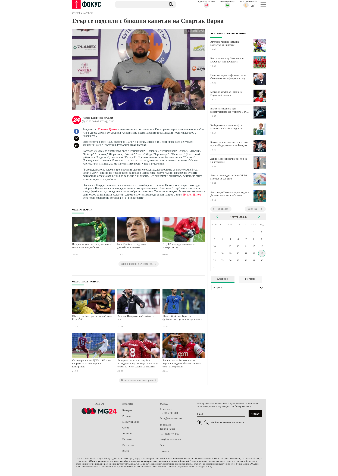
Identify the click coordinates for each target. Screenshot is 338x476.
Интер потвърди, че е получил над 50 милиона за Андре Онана (92, 246)
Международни (130, 422)
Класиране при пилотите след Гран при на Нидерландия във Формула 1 (229, 144)
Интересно (128, 445)
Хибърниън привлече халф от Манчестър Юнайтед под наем (226, 127)
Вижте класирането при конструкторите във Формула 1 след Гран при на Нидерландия (229, 110)
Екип (162, 445)
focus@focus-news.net (171, 418)
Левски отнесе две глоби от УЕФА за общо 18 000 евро (228, 177)
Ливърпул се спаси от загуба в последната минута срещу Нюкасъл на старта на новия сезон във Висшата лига (137, 364)
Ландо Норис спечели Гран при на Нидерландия (228, 160)
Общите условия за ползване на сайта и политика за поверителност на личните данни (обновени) (139, 461)
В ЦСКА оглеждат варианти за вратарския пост (178, 246)
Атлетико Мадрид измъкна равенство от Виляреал (224, 43)
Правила (164, 451)
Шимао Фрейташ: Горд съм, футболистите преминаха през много (182, 318)
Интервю (127, 439)
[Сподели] (76, 145)
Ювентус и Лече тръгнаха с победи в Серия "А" (92, 318)
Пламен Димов (107, 129)
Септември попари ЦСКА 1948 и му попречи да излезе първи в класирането (91, 363)
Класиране (222, 279)
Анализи (127, 433)
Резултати (250, 279)
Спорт (125, 427)
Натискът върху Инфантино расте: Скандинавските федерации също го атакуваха (229, 77)
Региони (126, 416)
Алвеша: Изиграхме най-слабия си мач (135, 318)
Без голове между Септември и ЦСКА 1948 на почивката (227, 60)
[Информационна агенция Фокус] (199, 422)
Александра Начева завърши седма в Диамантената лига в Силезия (229, 194)
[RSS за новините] (206, 422)
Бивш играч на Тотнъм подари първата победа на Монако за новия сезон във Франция (181, 363)
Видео (125, 451)
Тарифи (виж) (167, 429)
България (127, 410)
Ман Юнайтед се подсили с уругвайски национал (131, 246)
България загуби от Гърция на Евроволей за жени (226, 93)
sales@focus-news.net (170, 439)
